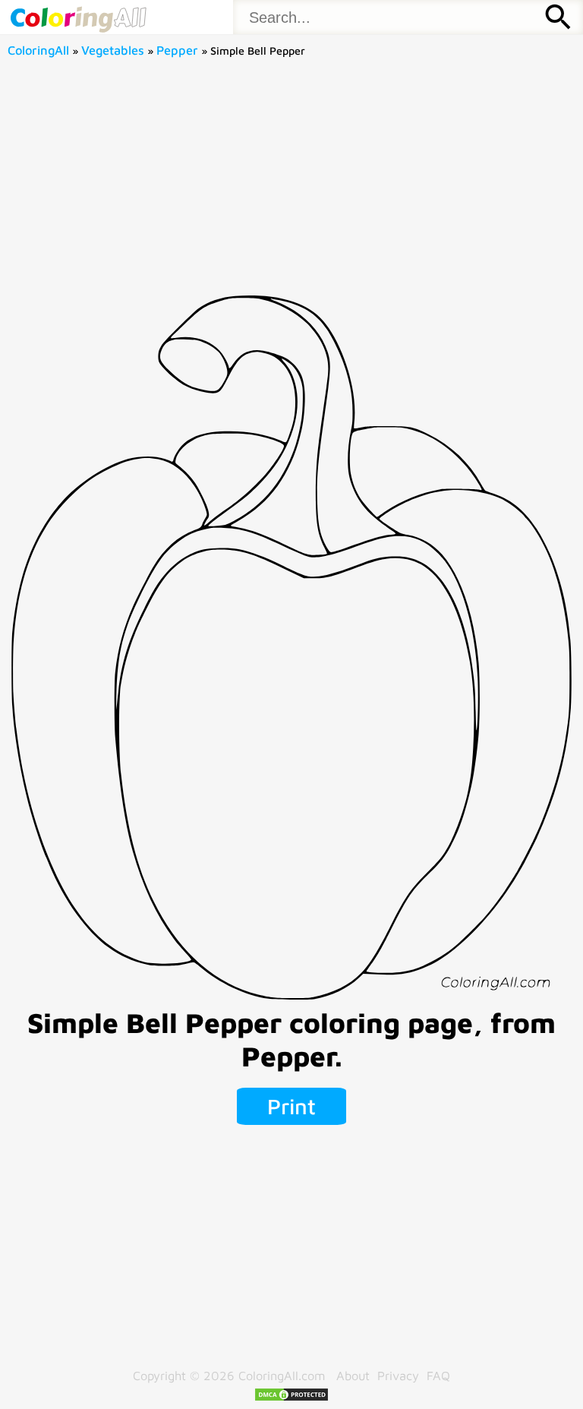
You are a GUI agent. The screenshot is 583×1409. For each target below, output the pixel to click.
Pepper (177, 50)
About (353, 1375)
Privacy (398, 1375)
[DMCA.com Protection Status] (291, 1397)
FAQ (438, 1375)
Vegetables (112, 50)
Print (291, 1106)
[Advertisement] (292, 181)
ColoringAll (38, 50)
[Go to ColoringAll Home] (78, 17)
